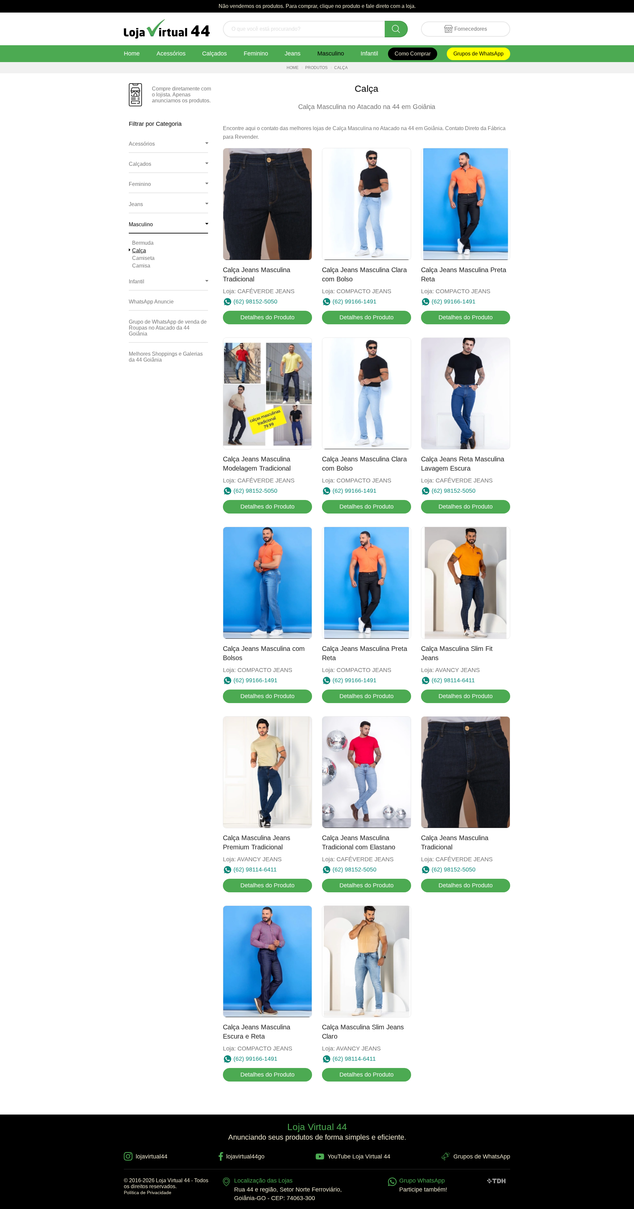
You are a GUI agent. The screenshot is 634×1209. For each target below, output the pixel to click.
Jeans (292, 53)
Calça (139, 250)
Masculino (330, 53)
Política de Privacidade (147, 1192)
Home (132, 53)
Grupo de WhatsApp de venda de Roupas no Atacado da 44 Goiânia (168, 328)
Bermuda (143, 243)
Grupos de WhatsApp (478, 53)
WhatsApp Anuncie (151, 301)
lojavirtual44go (245, 1156)
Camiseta (143, 258)
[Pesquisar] (396, 29)
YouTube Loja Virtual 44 (359, 1156)
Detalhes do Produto (267, 317)
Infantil (369, 53)
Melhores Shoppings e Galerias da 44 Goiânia (166, 357)
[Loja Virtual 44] (167, 29)
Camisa (141, 265)
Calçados (214, 53)
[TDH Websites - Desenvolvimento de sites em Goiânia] (496, 1181)
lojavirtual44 (151, 1156)
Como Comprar (413, 53)
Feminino (256, 53)
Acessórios (171, 53)
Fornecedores (470, 29)
